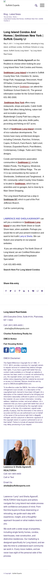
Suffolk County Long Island (19, 50)
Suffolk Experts (17, 573)
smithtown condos (15, 47)
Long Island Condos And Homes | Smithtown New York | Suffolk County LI (23, 35)
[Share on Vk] (33, 290)
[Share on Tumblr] (28, 290)
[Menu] (40, 5)
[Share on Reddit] (37, 290)
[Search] (34, 5)
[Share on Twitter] (10, 290)
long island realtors (23, 43)
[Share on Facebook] (6, 290)
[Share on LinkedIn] (24, 290)
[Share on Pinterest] (19, 290)
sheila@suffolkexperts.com (17, 328)
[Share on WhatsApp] (15, 290)
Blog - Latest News (12, 14)
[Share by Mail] (42, 290)
